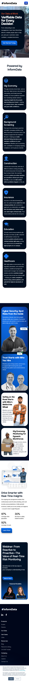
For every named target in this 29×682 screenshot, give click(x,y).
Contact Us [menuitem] (4, 661)
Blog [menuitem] (2, 644)
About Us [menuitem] (4, 656)
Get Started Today (9, 43)
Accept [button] (11, 678)
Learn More (6, 530)
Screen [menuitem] (3, 624)
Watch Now (8, 578)
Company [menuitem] (4, 653)
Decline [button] (17, 678)
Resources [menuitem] (4, 641)
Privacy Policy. (22, 670)
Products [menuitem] (4, 621)
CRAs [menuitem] (2, 637)
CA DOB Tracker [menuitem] (6, 649)
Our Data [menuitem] (4, 631)
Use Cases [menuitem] (4, 634)
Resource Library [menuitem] (6, 647)
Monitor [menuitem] (3, 627)
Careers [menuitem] (3, 659)
